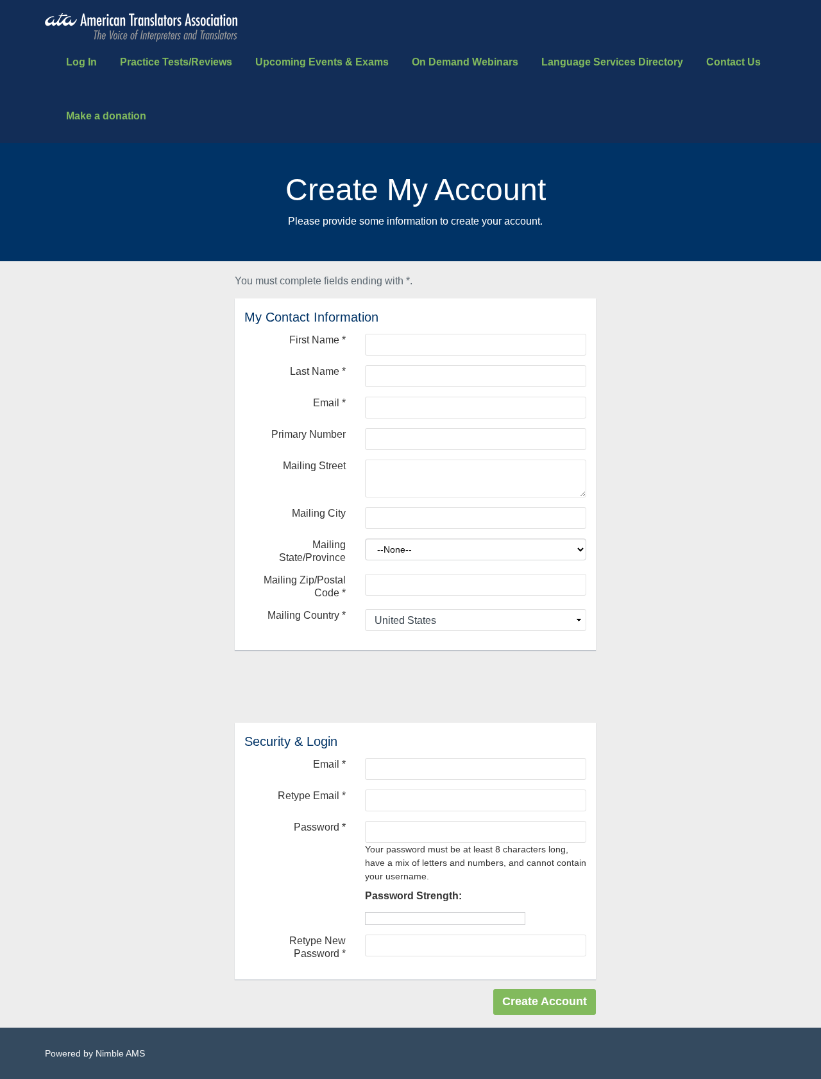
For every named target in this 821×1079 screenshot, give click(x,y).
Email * (329, 764)
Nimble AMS (120, 1053)
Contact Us (733, 61)
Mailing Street (314, 465)
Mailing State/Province (312, 551)
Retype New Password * (317, 947)
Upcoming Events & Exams (322, 61)
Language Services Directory (612, 61)
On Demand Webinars (465, 61)
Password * (320, 827)
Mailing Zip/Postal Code (305, 586)
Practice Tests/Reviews (176, 61)
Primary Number (308, 434)
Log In (81, 61)
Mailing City (319, 513)
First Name (317, 339)
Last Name (318, 371)
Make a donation (106, 115)
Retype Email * (312, 795)
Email (329, 402)
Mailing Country (306, 615)
